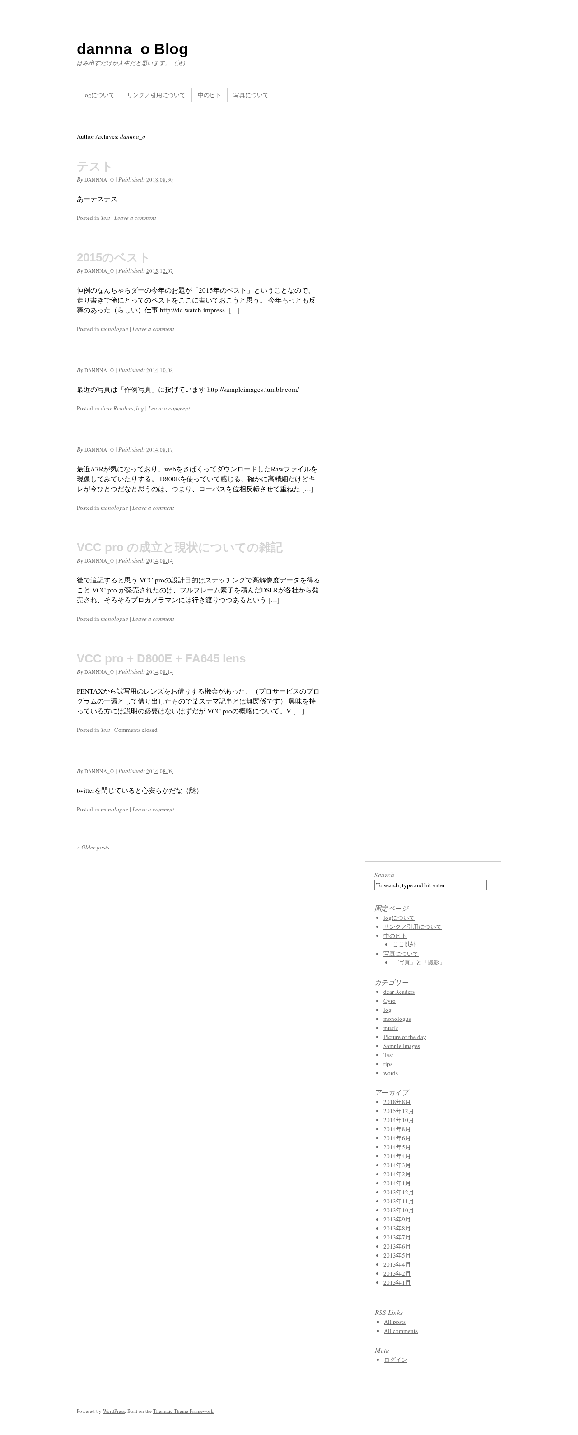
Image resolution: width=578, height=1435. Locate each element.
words (390, 1073)
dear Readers (117, 408)
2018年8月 (397, 1102)
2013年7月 (397, 1237)
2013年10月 (398, 1210)
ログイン (395, 1360)
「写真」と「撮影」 (418, 962)
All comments (401, 1331)
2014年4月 (397, 1156)
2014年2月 (397, 1174)
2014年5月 (397, 1147)
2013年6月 (397, 1246)
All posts (395, 1322)
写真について (251, 95)
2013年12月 (398, 1192)
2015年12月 (398, 1111)
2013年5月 (397, 1255)
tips (387, 1064)
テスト (95, 166)
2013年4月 (397, 1264)
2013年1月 (397, 1282)
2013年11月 (398, 1201)
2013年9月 (397, 1219)
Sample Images (401, 1046)
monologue (114, 329)
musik (390, 1028)
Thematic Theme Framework (183, 1410)
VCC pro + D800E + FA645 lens (161, 658)
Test (105, 218)
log (140, 408)
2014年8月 (397, 1129)
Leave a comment (135, 218)
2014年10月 (398, 1120)
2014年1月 (397, 1183)
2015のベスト (114, 257)
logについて (99, 95)
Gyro (389, 1001)
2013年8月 (397, 1228)
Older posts (93, 847)
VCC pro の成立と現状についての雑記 (180, 547)
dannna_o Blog (132, 48)
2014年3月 (397, 1165)
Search (384, 874)
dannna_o (99, 179)
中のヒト (209, 95)
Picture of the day (404, 1037)
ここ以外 (404, 944)
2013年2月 (397, 1273)
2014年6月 (397, 1138)
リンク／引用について (156, 95)
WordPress (114, 1410)
